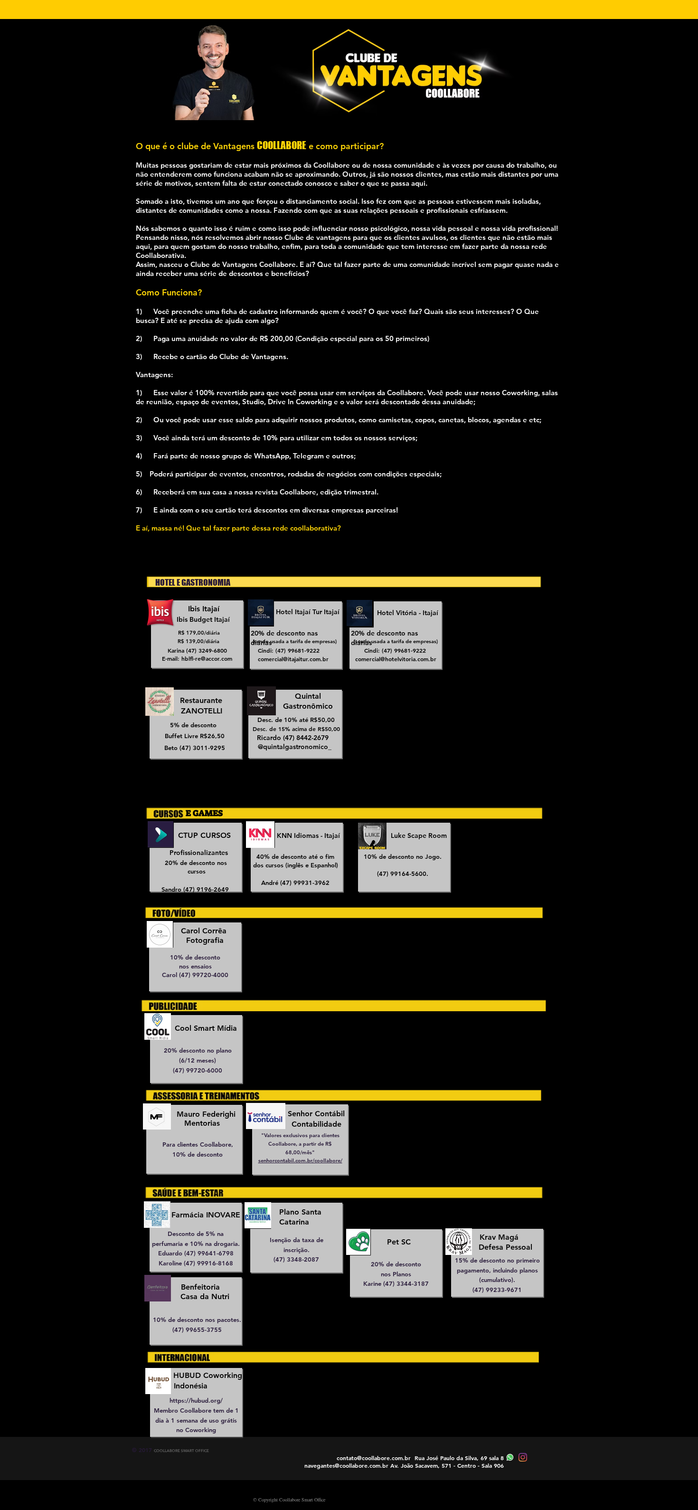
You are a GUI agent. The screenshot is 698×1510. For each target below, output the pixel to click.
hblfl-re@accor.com (206, 658)
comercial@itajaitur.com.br (293, 659)
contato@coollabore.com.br (374, 1458)
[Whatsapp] (510, 1457)
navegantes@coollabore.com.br (346, 1465)
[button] (204, 813)
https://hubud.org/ (196, 1400)
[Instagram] (523, 1457)
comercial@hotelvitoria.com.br (395, 659)
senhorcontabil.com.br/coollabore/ (300, 1160)
